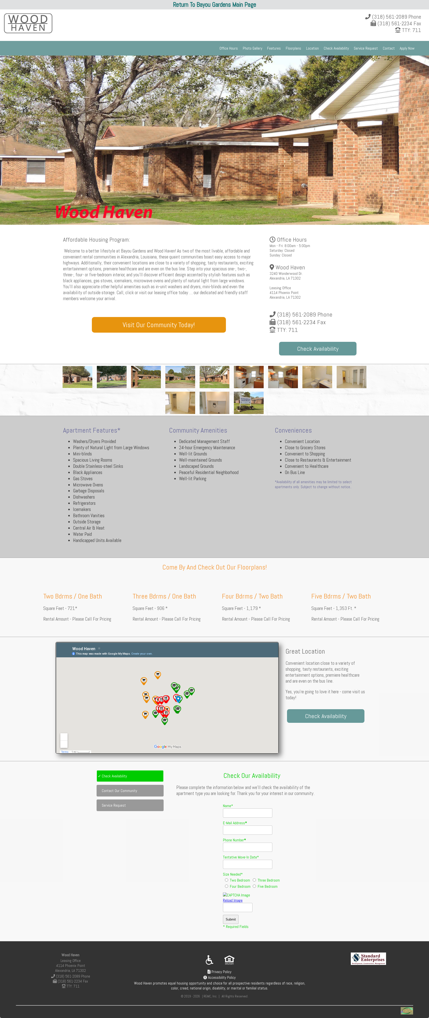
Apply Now (407, 48)
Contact (389, 48)
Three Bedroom (268, 880)
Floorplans (293, 48)
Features (274, 48)
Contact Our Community (119, 790)
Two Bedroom (239, 880)
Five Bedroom (267, 886)
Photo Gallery (252, 48)
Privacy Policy (221, 971)
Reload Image (233, 900)
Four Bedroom (239, 886)
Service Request (366, 48)
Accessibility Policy (221, 977)
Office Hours (228, 48)
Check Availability (336, 48)
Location (312, 48)
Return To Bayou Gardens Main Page (214, 4)
